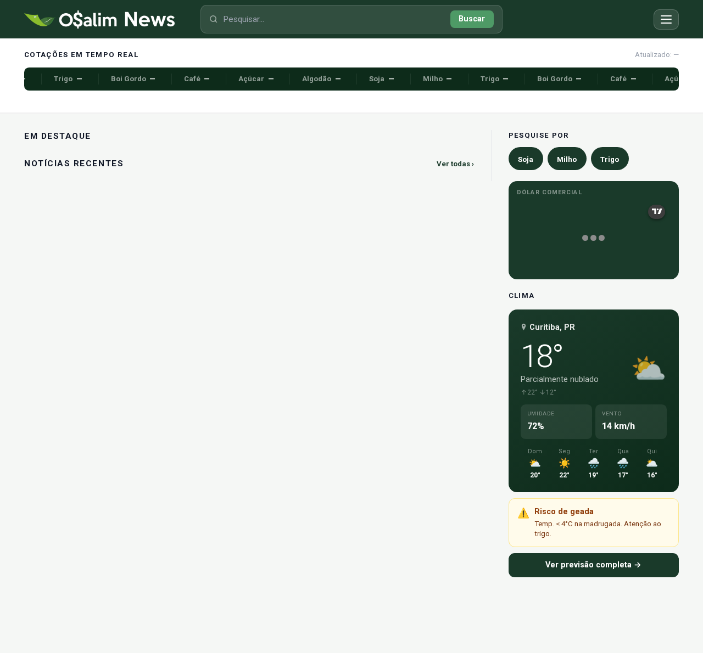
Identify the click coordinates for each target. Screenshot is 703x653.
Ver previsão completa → (593, 564)
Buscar (472, 18)
